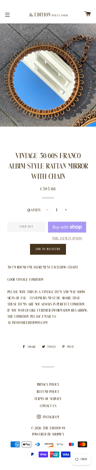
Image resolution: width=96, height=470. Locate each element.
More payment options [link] (67, 238)
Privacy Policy (48, 385)
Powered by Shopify (48, 434)
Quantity (34, 210)
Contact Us (48, 406)
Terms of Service (48, 399)
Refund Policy (48, 392)
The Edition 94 (54, 428)
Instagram (50, 417)
